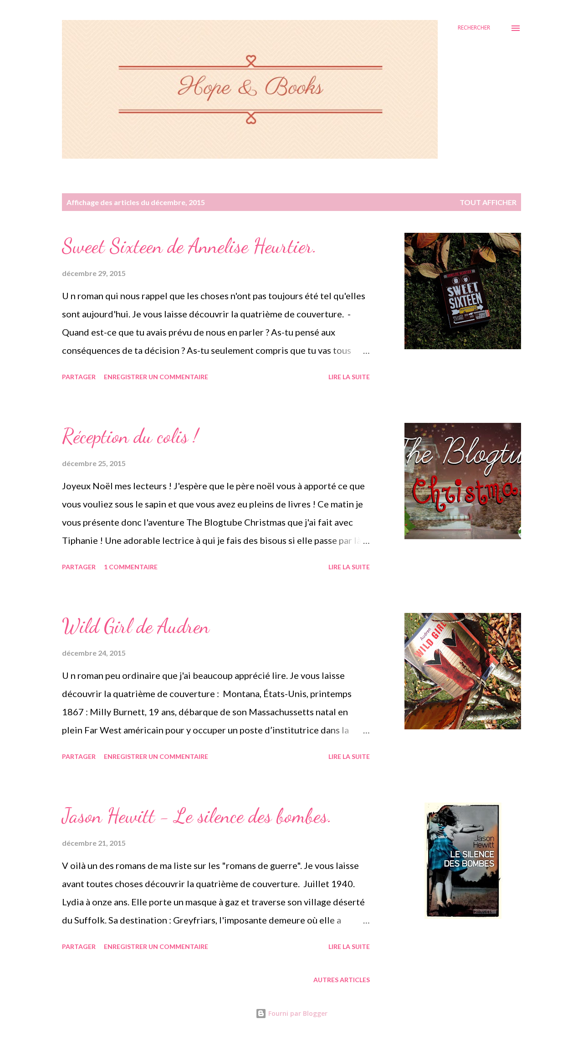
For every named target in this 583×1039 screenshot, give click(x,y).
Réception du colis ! (130, 436)
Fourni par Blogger (296, 1013)
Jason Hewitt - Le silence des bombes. (197, 816)
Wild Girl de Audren (136, 626)
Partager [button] (79, 377)
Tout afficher (488, 202)
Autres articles (341, 980)
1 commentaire (131, 567)
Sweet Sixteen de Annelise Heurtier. (189, 246)
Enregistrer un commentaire (156, 377)
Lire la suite (349, 377)
